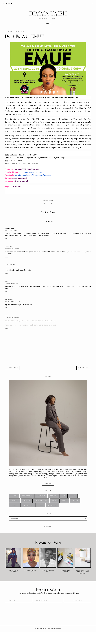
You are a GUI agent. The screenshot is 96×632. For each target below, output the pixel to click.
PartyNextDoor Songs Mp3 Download (19, 325)
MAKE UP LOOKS (41, 500)
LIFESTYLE (26, 500)
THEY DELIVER (27, 505)
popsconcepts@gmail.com (30, 172)
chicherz (77, 252)
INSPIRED (15, 500)
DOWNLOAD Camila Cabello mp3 (44, 321)
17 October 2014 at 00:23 (12, 248)
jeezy (78, 286)
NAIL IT (64, 500)
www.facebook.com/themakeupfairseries (32, 175)
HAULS (72, 496)
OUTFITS (75, 500)
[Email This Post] (51, 203)
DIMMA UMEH (48, 13)
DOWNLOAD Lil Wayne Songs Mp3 (17, 321)
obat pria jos (10, 265)
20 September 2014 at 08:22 (12, 230)
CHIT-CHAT (41, 496)
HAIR (63, 496)
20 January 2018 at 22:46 (12, 317)
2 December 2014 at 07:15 (12, 267)
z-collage (52, 505)
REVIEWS (14, 505)
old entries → (83, 368)
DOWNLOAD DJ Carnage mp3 (45, 325)
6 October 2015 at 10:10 (11, 283)
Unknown (8, 246)
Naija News (9, 299)
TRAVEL (40, 505)
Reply (6, 238)
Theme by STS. (56, 629)
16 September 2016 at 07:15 (12, 301)
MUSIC (54, 500)
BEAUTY (14, 496)
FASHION (53, 496)
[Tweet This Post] (44, 203)
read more (48, 483)
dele (6, 281)
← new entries (12, 368)
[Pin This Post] (49, 203)
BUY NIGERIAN (27, 496)
